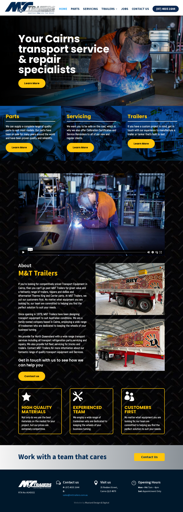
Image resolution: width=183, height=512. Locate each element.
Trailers (108, 9)
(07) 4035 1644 (165, 9)
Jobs (124, 9)
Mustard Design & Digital (97, 502)
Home (63, 9)
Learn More (31, 83)
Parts (75, 9)
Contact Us (149, 457)
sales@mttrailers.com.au (75, 495)
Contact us (140, 9)
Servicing (90, 9)
